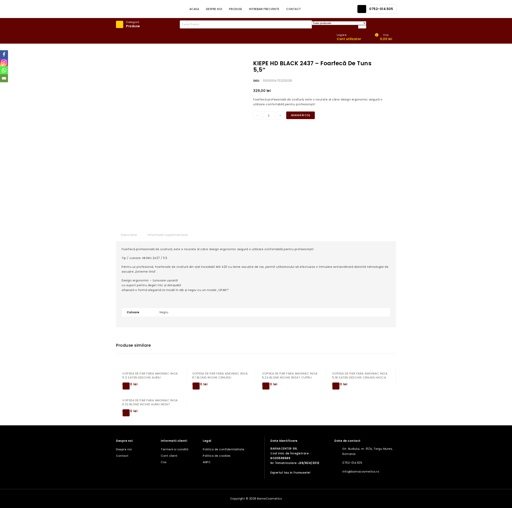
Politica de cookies (217, 456)
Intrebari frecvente (264, 9)
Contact (293, 9)
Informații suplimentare (167, 235)
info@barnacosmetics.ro (360, 472)
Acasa (194, 9)
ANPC (207, 462)
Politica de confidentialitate (223, 449)
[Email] (4, 78)
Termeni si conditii (174, 449)
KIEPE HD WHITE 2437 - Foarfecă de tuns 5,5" (390, 62)
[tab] (129, 235)
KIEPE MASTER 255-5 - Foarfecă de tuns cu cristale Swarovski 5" (385, 62)
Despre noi (214, 9)
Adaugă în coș (300, 115)
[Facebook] (4, 54)
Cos (164, 462)
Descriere (129, 235)
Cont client (169, 456)
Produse (235, 9)
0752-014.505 (381, 9)
